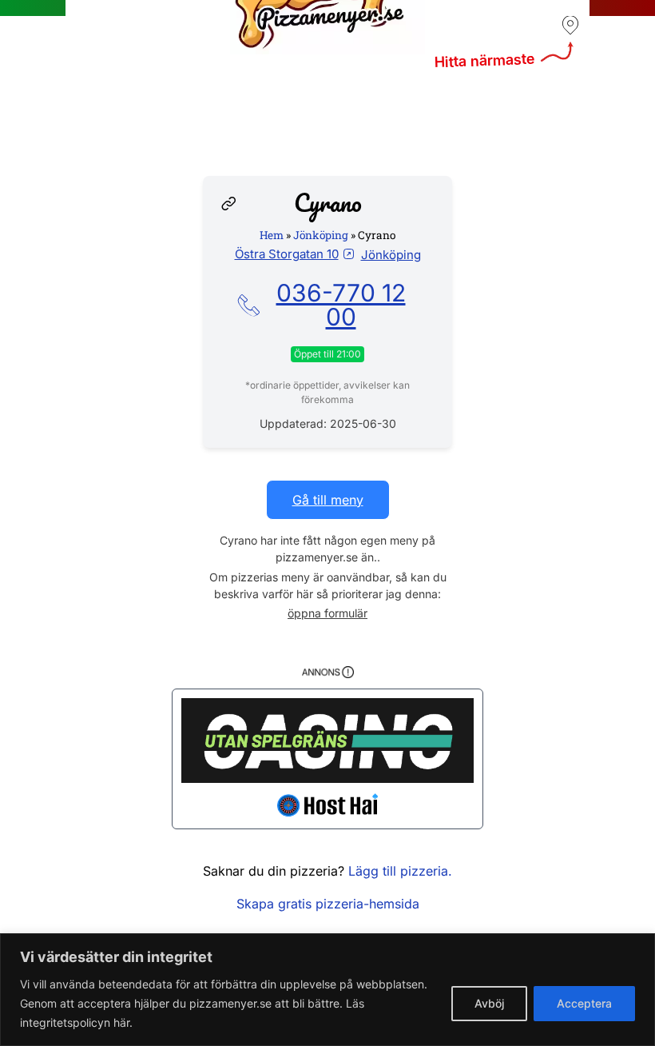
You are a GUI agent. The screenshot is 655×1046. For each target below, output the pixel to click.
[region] (327, 989)
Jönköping (320, 235)
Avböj (489, 1003)
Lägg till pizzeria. (400, 871)
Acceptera (584, 1003)
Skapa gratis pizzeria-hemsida (327, 904)
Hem (272, 235)
